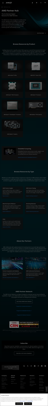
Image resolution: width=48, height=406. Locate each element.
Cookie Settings (19, 403)
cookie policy (30, 401)
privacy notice (23, 401)
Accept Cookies (28, 403)
